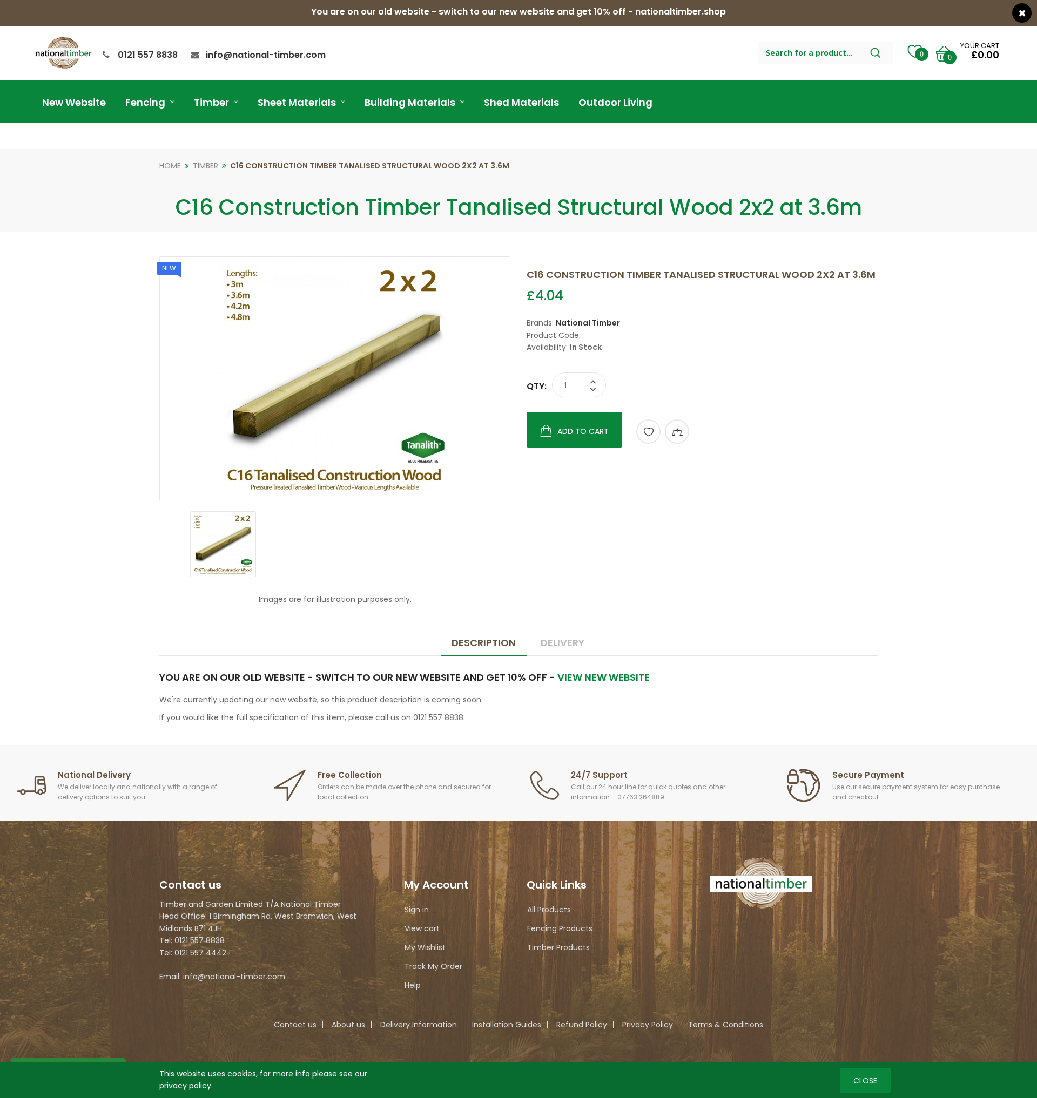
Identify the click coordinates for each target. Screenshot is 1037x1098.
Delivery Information (418, 1024)
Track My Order (433, 966)
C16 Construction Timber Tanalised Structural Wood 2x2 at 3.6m (369, 165)
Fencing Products (559, 928)
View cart (422, 928)
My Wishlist (425, 947)
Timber (205, 165)
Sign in (417, 909)
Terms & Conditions (725, 1024)
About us (348, 1024)
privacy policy (185, 1085)
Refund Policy (581, 1024)
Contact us (295, 1024)
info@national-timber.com (266, 55)
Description (484, 642)
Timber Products (558, 947)
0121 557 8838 (148, 55)
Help (413, 985)
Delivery (562, 642)
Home (170, 165)
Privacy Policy (647, 1024)
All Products (549, 909)
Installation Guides (506, 1024)
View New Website (603, 677)
